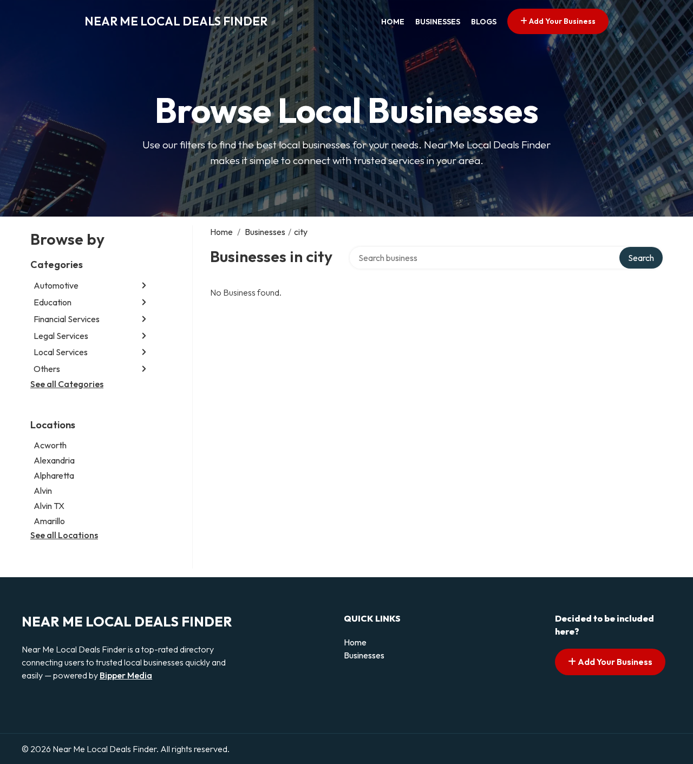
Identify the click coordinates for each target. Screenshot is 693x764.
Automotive (56, 285)
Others (47, 368)
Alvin (43, 490)
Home (392, 22)
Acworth (50, 445)
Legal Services (61, 335)
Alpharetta (54, 475)
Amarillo (49, 520)
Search (641, 257)
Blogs (483, 22)
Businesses (437, 22)
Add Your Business (561, 21)
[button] (144, 285)
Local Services (61, 352)
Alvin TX (49, 505)
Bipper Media (126, 675)
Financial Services (67, 319)
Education (52, 302)
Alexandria (54, 460)
